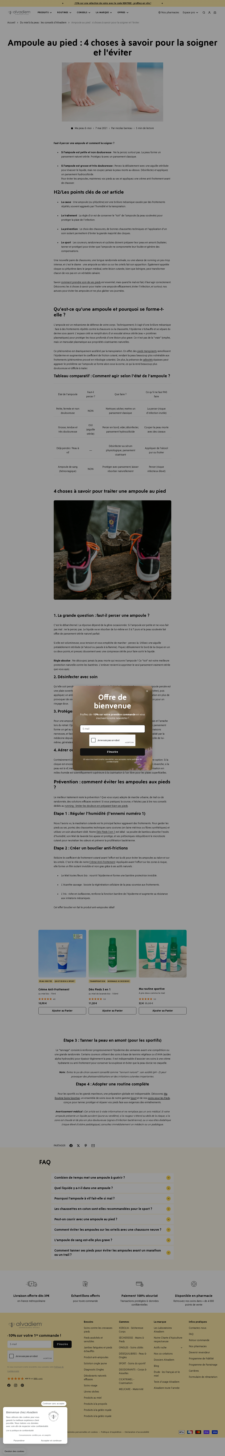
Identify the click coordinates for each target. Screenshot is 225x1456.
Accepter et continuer (51, 1440)
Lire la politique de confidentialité (20, 1431)
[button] (14, 1451)
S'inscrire (112, 752)
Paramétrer (19, 1440)
